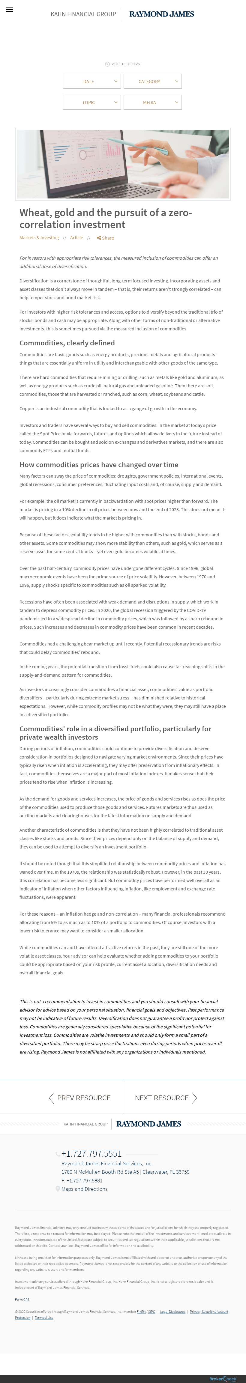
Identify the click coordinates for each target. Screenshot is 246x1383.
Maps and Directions (85, 1188)
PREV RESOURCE (84, 1098)
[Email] (105, 269)
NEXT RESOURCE (162, 1098)
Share (107, 238)
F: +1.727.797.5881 (82, 1180)
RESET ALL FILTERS (126, 64)
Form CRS (22, 1299)
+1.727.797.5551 (92, 1153)
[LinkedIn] (105, 262)
